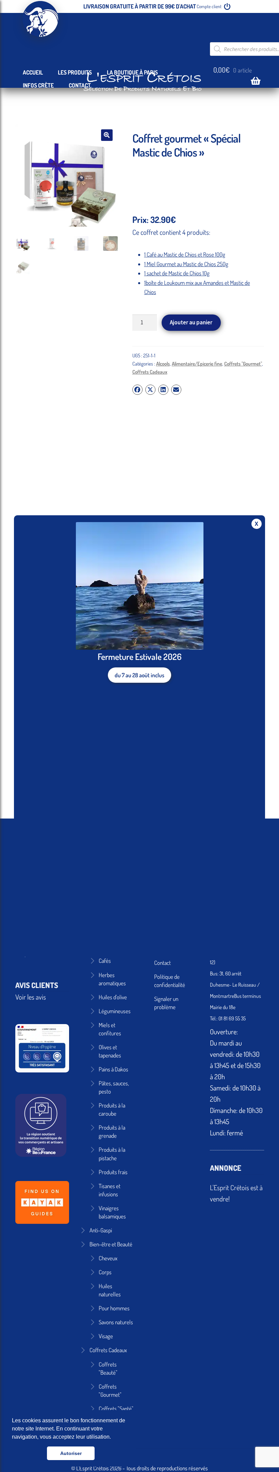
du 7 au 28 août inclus (139, 675)
